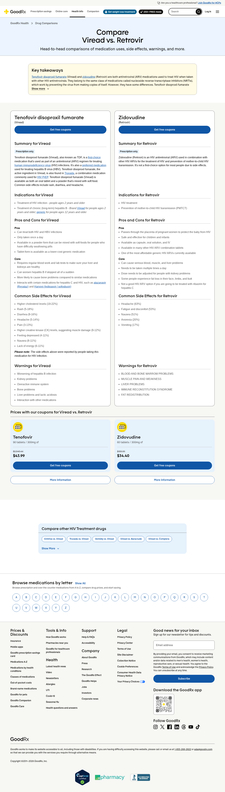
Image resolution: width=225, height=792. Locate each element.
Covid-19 (50, 696)
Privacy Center (125, 642)
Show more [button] (38, 88)
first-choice (94, 157)
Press (85, 663)
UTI (48, 690)
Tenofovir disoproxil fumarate (49, 77)
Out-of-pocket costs (21, 682)
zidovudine (88, 77)
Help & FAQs (88, 637)
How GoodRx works (56, 637)
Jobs (84, 686)
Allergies (50, 684)
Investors (86, 692)
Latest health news (56, 666)
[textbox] (184, 645)
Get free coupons (60, 129)
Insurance (15, 640)
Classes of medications (22, 676)
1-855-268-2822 (183, 749)
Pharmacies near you (57, 642)
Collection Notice (126, 660)
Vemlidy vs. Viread (104, 538)
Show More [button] (48, 548)
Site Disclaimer (125, 654)
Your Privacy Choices (128, 681)
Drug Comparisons (46, 23)
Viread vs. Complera (158, 538)
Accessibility (88, 642)
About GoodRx (89, 657)
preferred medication (94, 165)
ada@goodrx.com (203, 749)
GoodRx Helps (89, 681)
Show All (80, 583)
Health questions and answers (61, 707)
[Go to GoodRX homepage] (15, 11)
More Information (60, 480)
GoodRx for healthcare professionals (58, 650)
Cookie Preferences (127, 666)
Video (49, 672)
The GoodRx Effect (91, 675)
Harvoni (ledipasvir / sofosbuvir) (52, 286)
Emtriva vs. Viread (53, 538)
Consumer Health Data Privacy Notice (129, 674)
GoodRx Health (19, 23)
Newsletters (52, 678)
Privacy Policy (124, 637)
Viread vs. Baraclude (131, 538)
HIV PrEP (42, 177)
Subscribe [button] (196, 679)
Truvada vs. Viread (79, 538)
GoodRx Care (17, 706)
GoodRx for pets (18, 694)
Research (87, 669)
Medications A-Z (18, 661)
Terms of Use (124, 648)
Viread (81, 208)
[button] (119, 11)
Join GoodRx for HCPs (209, 2)
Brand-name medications (23, 688)
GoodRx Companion (20, 700)
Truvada (69, 173)
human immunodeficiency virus (32, 165)
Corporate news (90, 698)
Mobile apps (16, 646)
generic (41, 212)
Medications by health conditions (22, 669)
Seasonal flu (52, 701)
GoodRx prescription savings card (25, 654)
